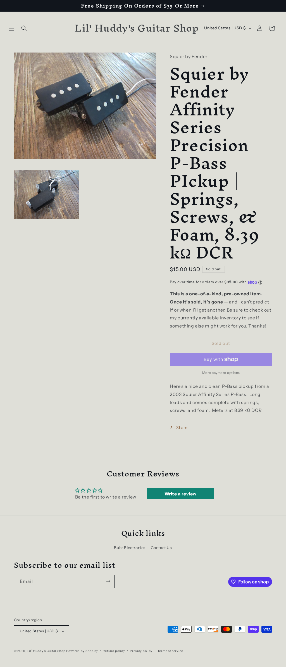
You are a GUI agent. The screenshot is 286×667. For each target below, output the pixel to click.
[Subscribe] (108, 581)
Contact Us (161, 547)
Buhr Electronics (130, 547)
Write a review (181, 494)
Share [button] (181, 427)
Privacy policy (141, 651)
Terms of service (170, 651)
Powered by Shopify (82, 651)
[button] (12, 28)
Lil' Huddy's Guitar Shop (46, 651)
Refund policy (114, 651)
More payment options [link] (221, 373)
